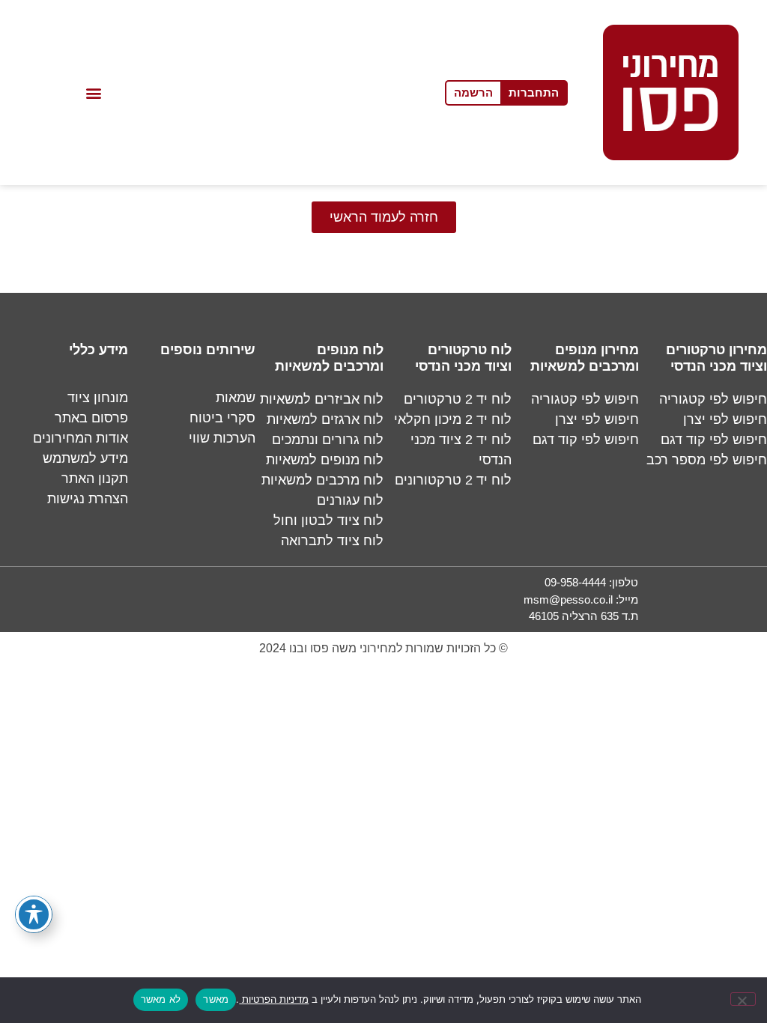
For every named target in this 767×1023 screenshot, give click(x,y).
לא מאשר (161, 999)
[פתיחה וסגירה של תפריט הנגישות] (34, 914)
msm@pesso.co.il (568, 599)
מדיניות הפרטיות (274, 999)
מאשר (215, 999)
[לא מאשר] (743, 999)
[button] (94, 92)
